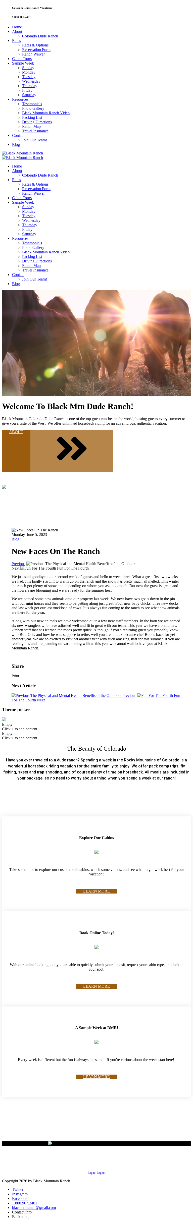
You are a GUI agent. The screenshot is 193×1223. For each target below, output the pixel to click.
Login (91, 1173)
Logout (101, 1173)
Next (15, 568)
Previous (18, 564)
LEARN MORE (96, 891)
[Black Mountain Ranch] (22, 153)
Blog (15, 539)
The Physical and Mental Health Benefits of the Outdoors (82, 695)
